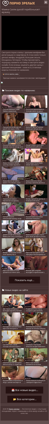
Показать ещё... (24, 280)
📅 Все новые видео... (24, 390)
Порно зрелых (14, 409)
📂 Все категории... (24, 399)
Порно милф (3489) (11, 74)
